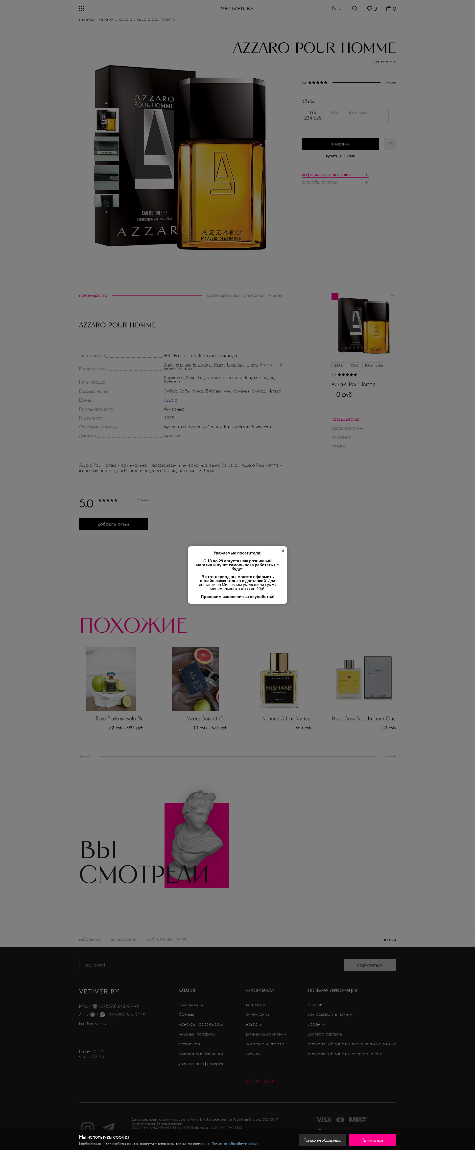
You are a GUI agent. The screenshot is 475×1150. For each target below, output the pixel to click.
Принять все (372, 1140)
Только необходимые (322, 1140)
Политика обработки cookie (235, 1143)
